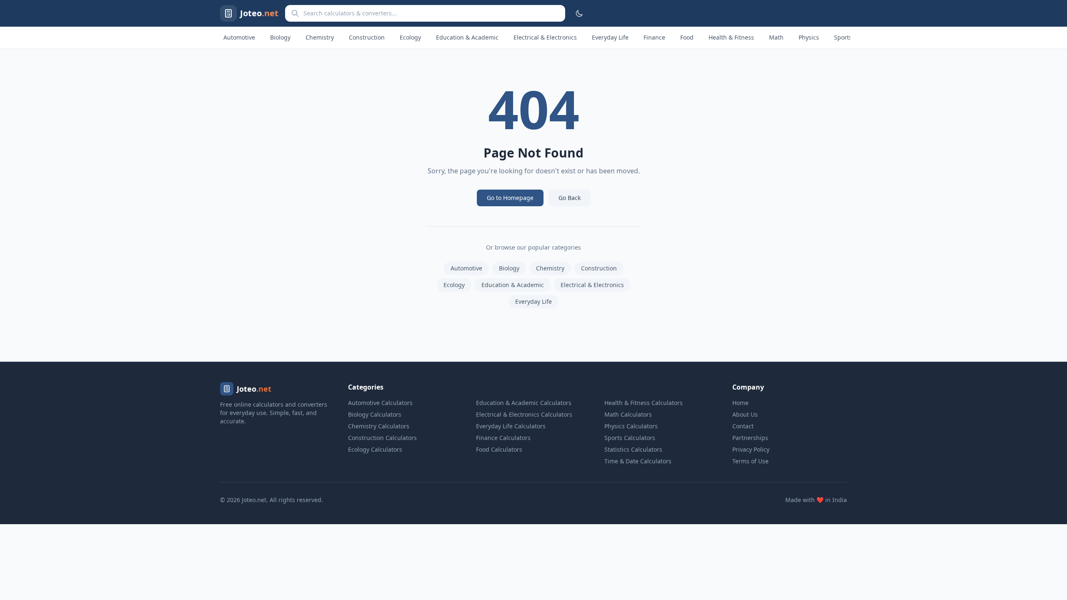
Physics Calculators (631, 426)
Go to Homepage (510, 198)
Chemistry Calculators (378, 426)
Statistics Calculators (633, 449)
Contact (743, 426)
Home (740, 403)
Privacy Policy (750, 449)
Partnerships (750, 438)
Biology (280, 37)
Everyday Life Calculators (511, 426)
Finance (654, 37)
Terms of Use (750, 461)
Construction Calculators (382, 438)
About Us (745, 414)
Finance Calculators (503, 438)
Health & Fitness (731, 37)
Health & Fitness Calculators (643, 403)
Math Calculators (628, 414)
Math (776, 37)
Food (687, 37)
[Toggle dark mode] (579, 13)
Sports (843, 37)
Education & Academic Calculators (523, 403)
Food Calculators (499, 449)
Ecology (410, 37)
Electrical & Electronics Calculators (524, 414)
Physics (809, 37)
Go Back (570, 198)
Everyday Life (610, 37)
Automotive (239, 37)
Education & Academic (467, 37)
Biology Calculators (374, 414)
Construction (367, 37)
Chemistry (320, 37)
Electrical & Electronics (545, 37)
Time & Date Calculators (637, 461)
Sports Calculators (629, 438)
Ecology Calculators (375, 449)
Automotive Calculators (380, 403)
